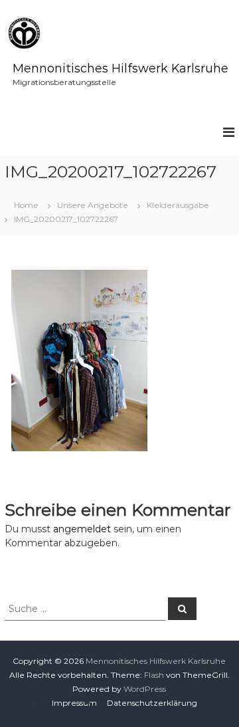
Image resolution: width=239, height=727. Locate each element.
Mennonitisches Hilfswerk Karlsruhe (120, 68)
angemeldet (82, 529)
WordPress (144, 689)
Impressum (74, 703)
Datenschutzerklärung (152, 703)
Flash (154, 675)
